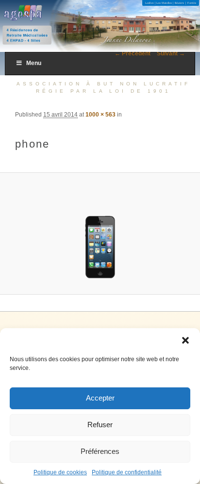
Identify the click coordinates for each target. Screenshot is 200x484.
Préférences (100, 451)
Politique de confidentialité (127, 472)
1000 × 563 (100, 114)
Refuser (100, 424)
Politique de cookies (60, 472)
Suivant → (171, 53)
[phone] (99, 233)
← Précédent (132, 53)
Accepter (100, 398)
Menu (33, 63)
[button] (185, 340)
